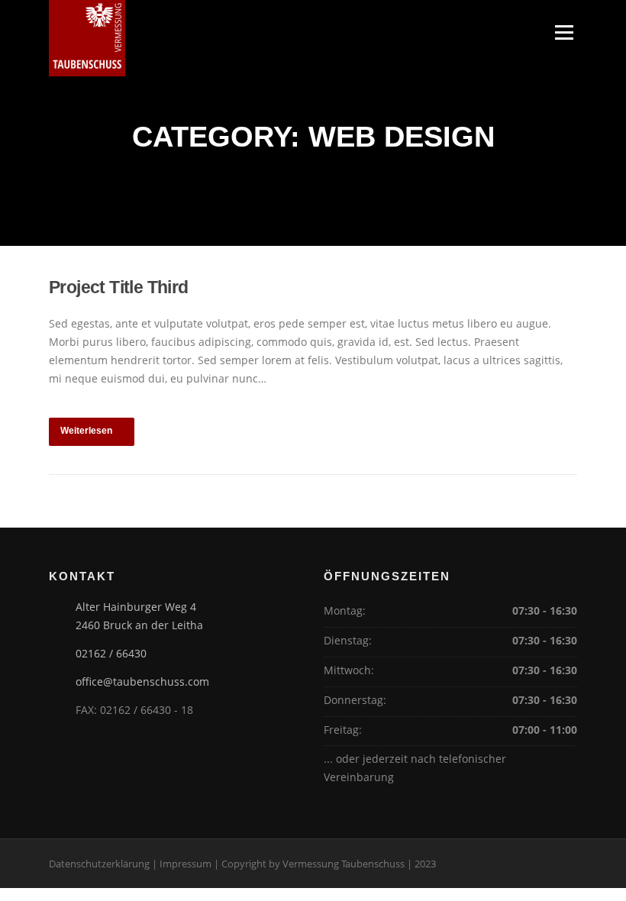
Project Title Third (119, 287)
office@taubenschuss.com (142, 681)
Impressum (185, 863)
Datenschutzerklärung (99, 863)
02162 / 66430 (111, 653)
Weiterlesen (86, 430)
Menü (563, 32)
